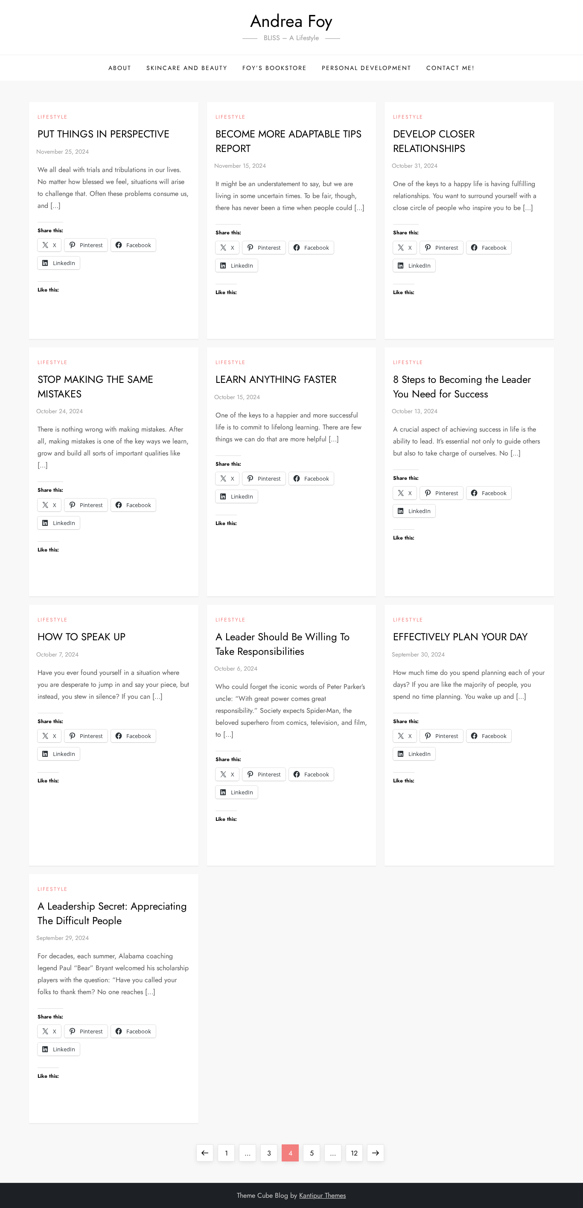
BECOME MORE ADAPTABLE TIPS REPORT (288, 141)
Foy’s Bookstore (274, 68)
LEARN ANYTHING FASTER (276, 379)
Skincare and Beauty (186, 68)
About (119, 68)
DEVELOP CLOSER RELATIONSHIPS (434, 141)
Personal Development (366, 68)
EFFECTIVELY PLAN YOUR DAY (460, 636)
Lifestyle (53, 117)
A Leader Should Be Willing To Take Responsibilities (283, 644)
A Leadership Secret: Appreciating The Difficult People (112, 913)
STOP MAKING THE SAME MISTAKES (95, 386)
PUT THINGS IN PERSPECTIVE (103, 133)
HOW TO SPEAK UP (81, 636)
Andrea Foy (291, 21)
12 (356, 1153)
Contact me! (450, 68)
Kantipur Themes (322, 1195)
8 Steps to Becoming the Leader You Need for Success (462, 386)
